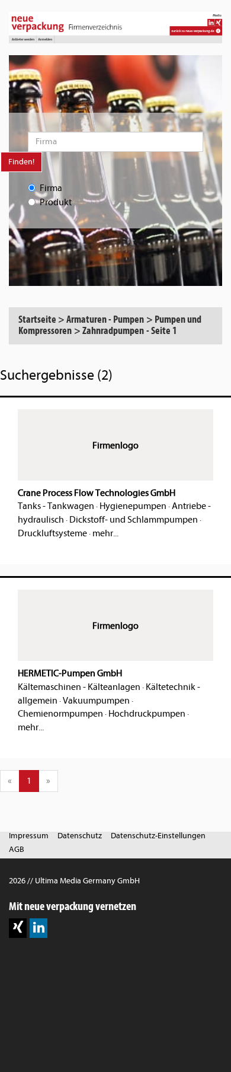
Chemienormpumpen (60, 713)
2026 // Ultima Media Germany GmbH (74, 881)
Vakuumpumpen (96, 700)
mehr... (105, 533)
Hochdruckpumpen (146, 713)
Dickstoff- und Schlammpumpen (133, 519)
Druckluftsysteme (52, 533)
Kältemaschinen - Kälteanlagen (79, 687)
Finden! (21, 162)
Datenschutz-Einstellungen (158, 836)
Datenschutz (79, 836)
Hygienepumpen (133, 506)
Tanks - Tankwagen (56, 506)
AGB (16, 849)
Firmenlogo (115, 445)
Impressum (29, 836)
